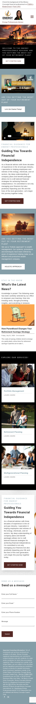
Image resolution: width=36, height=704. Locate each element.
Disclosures (18, 688)
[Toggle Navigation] (32, 17)
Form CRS (17, 6)
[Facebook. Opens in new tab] (4, 696)
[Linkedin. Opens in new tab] (8, 696)
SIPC (30, 674)
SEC (9, 684)
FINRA (26, 674)
